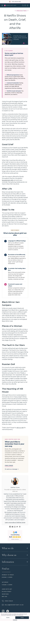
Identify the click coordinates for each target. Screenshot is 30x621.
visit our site (20, 427)
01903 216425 (9, 465)
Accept (22, 617)
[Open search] (23, 5)
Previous (19, 10)
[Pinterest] (20, 527)
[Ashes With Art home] (10, 5)
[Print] (15, 527)
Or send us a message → (12, 469)
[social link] (3, 611)
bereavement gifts (7, 180)
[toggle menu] (2, 5)
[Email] (12, 527)
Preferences (15, 619)
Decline (7, 617)
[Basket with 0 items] (25, 5)
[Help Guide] (27, 5)
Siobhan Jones (15, 487)
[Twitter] (17, 527)
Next (25, 10)
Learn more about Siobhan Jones (15, 522)
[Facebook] (10, 527)
